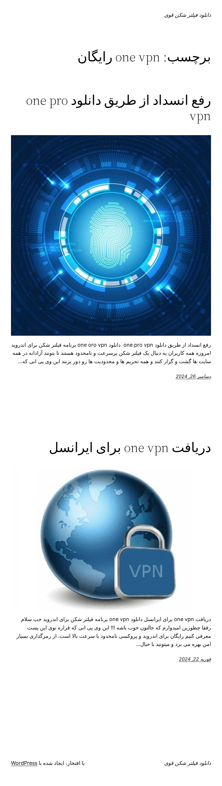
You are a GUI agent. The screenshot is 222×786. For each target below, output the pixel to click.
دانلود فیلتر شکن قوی (187, 15)
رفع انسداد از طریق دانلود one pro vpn (118, 107)
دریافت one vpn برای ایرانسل (130, 447)
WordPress (24, 763)
